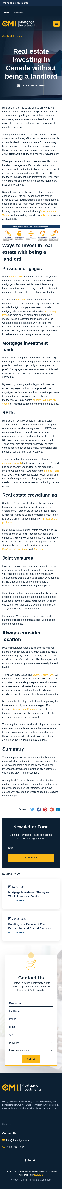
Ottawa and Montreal (44, 674)
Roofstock (7, 549)
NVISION (38, 1175)
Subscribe (31, 857)
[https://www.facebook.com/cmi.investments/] (25, 1160)
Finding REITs (51, 470)
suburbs (45, 215)
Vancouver (21, 299)
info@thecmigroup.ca (17, 1140)
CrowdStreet (21, 549)
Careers (6, 1124)
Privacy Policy (18, 1179)
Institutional (18, 13)
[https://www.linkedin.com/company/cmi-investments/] (29, 1160)
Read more (18, 900)
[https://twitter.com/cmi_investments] (34, 1160)
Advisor (5, 13)
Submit (31, 1059)
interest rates (16, 276)
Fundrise (38, 549)
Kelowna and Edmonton (25, 709)
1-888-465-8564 (15, 1147)
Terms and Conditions (40, 1179)
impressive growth (12, 463)
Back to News (14, 36)
